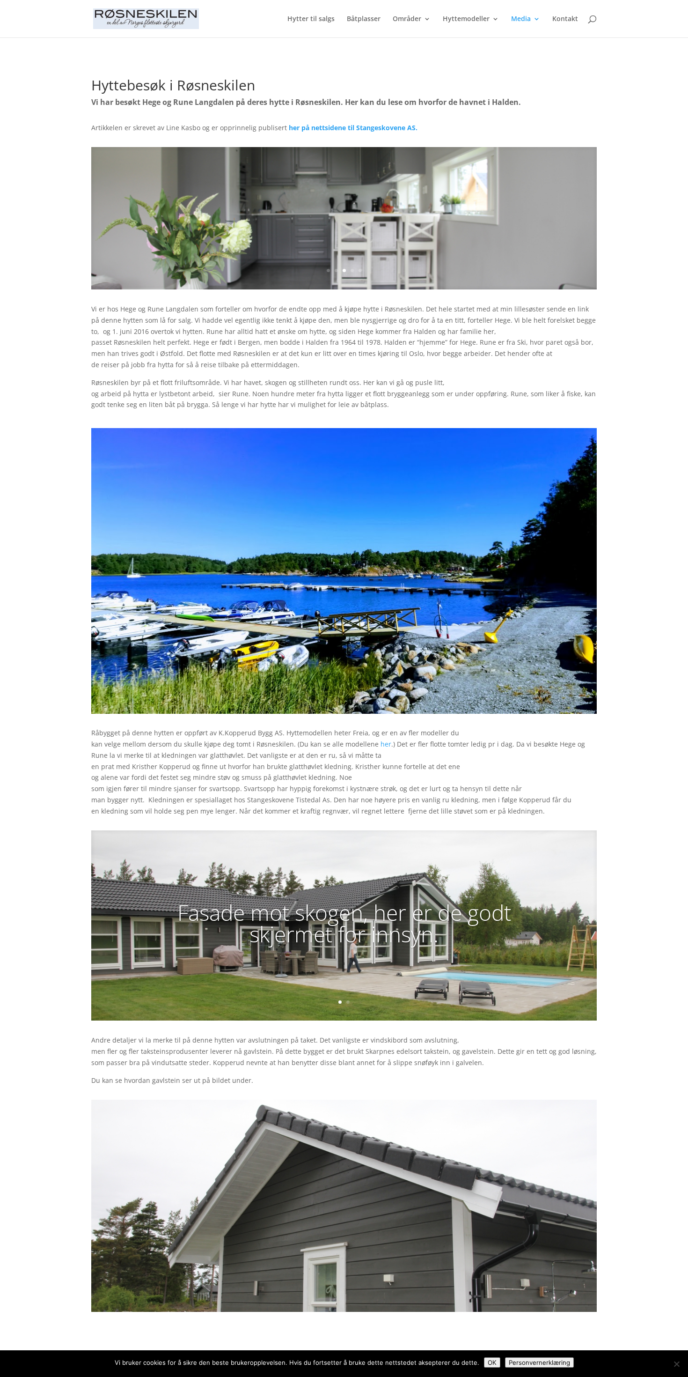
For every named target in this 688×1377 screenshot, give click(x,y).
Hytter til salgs (311, 19)
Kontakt (565, 19)
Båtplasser (364, 19)
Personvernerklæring (539, 1362)
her (386, 744)
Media (521, 19)
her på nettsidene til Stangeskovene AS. (353, 127)
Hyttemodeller (466, 19)
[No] (676, 1364)
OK (492, 1362)
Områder (407, 19)
